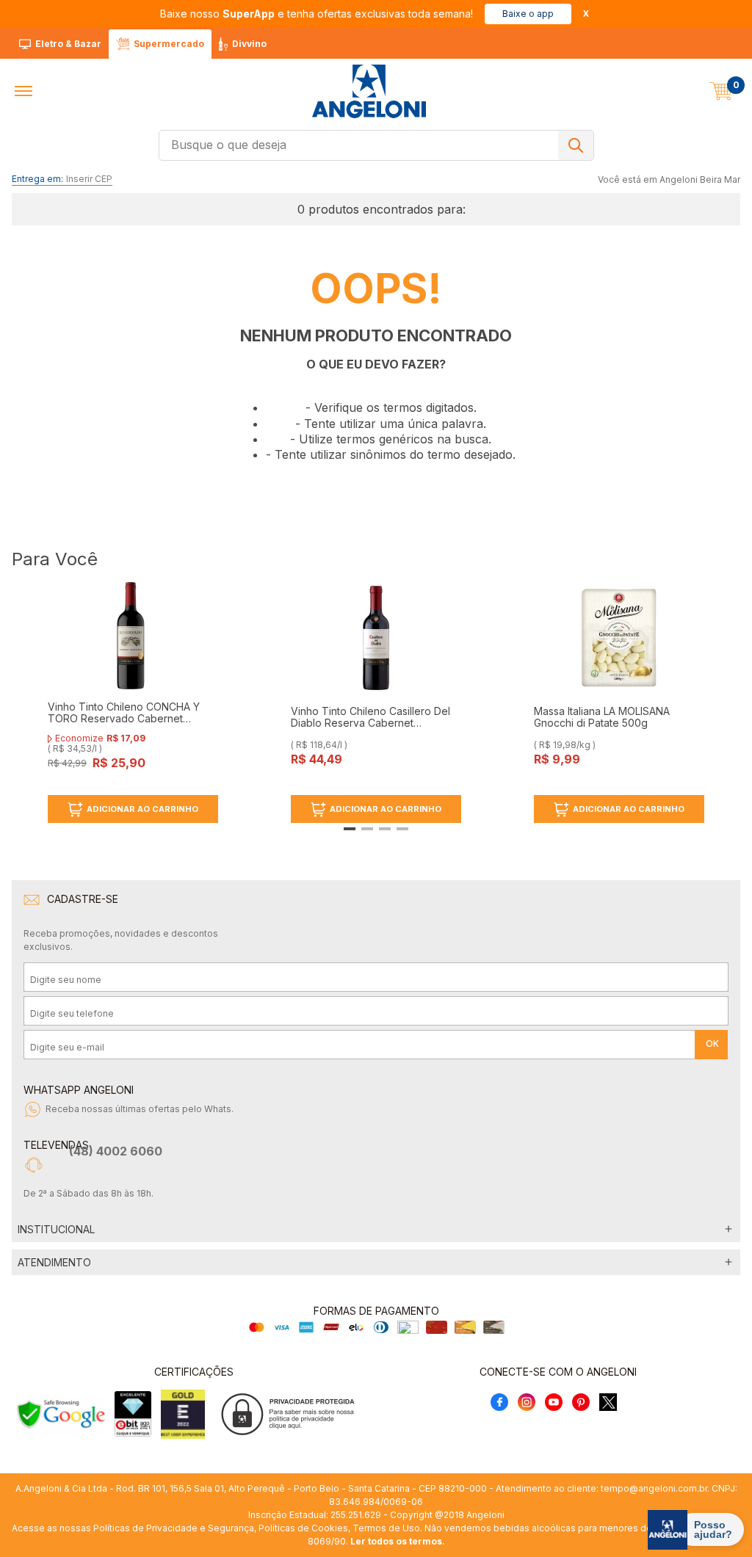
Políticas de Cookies (303, 1528)
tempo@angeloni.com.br (654, 1488)
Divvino (249, 43)
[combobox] (376, 145)
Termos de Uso (386, 1528)
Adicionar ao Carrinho (142, 809)
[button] (23, 91)
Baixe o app (528, 13)
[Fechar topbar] (586, 13)
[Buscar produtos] (575, 145)
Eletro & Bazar (68, 43)
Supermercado (169, 43)
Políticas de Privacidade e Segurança (173, 1528)
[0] (721, 91)
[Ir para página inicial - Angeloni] (368, 91)
